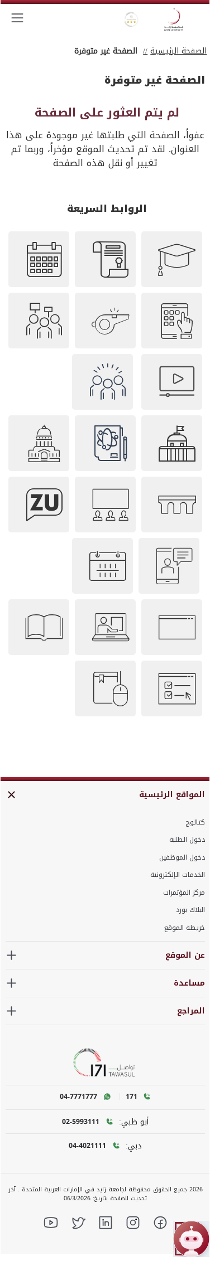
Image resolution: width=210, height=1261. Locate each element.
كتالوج (195, 822)
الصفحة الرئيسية (178, 51)
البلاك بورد (190, 910)
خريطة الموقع (184, 928)
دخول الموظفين (182, 857)
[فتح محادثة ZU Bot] (191, 1239)
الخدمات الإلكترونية (177, 875)
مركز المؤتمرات (184, 892)
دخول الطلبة (187, 840)
